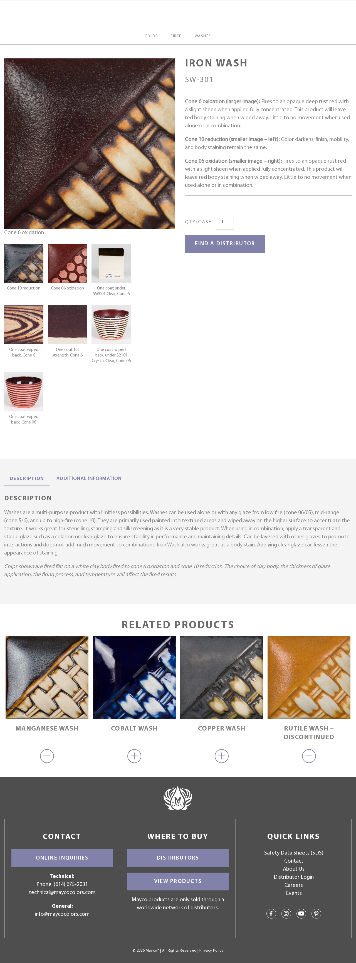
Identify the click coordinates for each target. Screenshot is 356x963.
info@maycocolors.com (62, 914)
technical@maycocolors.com (62, 892)
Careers (294, 885)
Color (151, 36)
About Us (294, 869)
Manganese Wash (46, 729)
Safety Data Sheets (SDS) (293, 853)
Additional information (89, 478)
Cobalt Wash (134, 729)
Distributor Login (294, 877)
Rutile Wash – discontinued (309, 733)
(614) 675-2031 (71, 884)
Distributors (178, 858)
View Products (178, 881)
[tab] (27, 479)
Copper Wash (221, 729)
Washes (203, 36)
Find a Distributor (225, 244)
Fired (176, 36)
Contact (293, 861)
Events (294, 893)
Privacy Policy (211, 951)
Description (27, 478)
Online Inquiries (62, 858)
